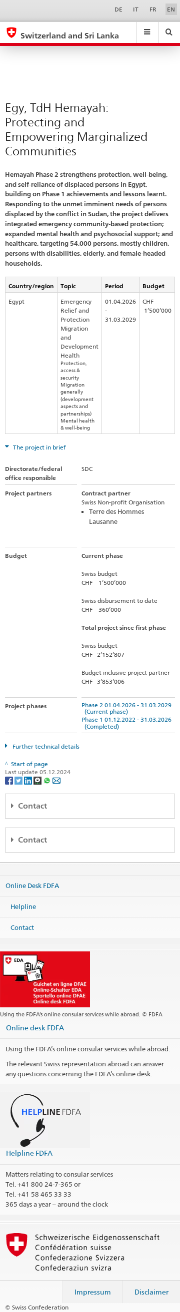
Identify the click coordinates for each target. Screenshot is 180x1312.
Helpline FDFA (29, 1153)
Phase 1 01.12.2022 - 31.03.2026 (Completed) (127, 722)
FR (153, 9)
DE (118, 9)
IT (135, 9)
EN (171, 9)
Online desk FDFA (35, 1027)
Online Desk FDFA (32, 885)
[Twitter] (19, 780)
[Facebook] (9, 780)
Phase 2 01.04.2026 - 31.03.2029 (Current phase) (127, 708)
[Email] (56, 780)
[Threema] (38, 780)
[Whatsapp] (47, 780)
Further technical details (45, 746)
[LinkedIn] (29, 780)
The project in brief (39, 447)
